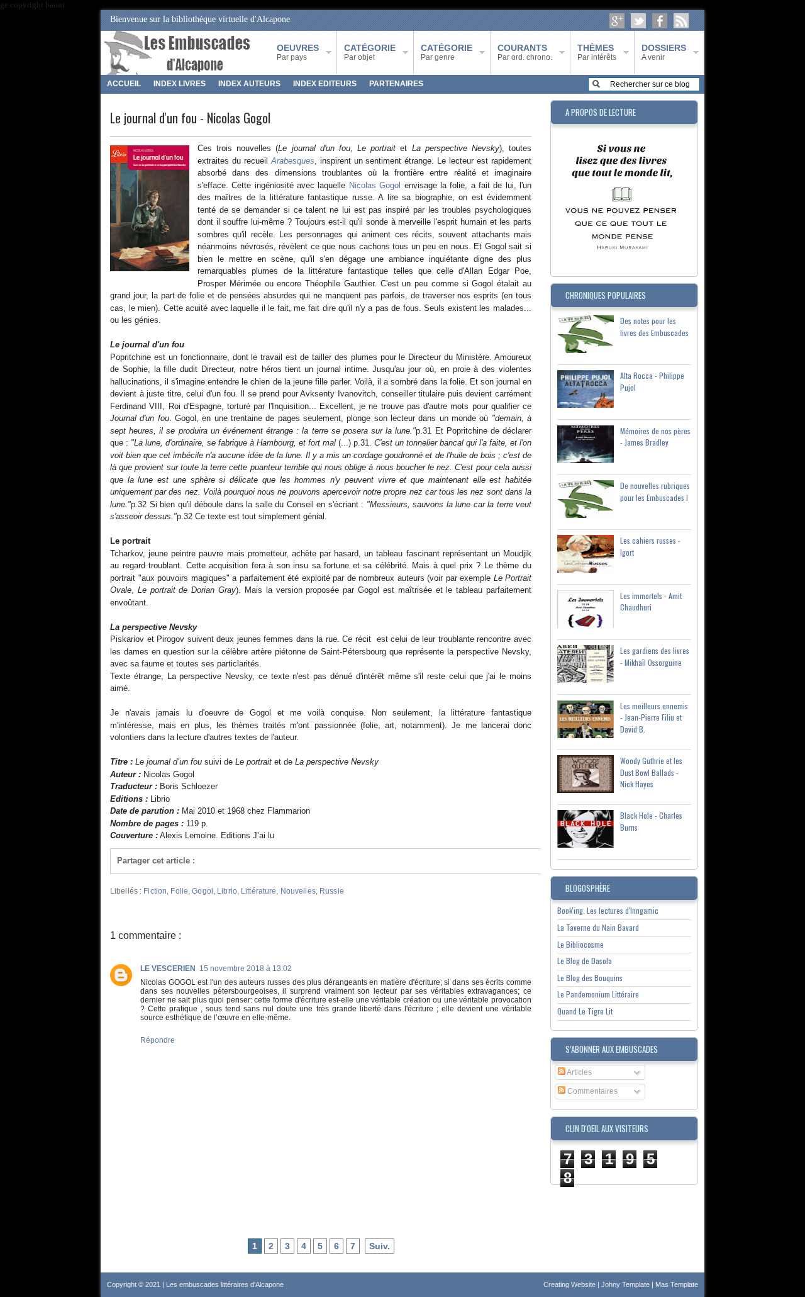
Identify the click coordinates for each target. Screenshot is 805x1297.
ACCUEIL (124, 83)
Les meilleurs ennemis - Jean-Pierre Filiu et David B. (654, 717)
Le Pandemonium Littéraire (598, 994)
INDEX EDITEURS (325, 83)
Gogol (202, 891)
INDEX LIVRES (179, 83)
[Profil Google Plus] (617, 20)
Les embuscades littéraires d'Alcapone (225, 1284)
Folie (179, 891)
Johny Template (626, 1284)
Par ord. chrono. (524, 52)
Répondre (157, 1040)
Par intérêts (596, 52)
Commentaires (591, 1091)
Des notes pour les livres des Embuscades (654, 326)
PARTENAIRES (396, 83)
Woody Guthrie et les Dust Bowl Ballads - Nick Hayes (651, 772)
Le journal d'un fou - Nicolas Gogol (190, 117)
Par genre (446, 52)
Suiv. (379, 1246)
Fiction (155, 891)
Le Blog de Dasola (584, 960)
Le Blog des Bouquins (590, 977)
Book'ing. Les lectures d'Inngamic (607, 910)
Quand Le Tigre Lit (585, 1011)
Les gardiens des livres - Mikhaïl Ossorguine (654, 656)
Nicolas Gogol (375, 185)
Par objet (370, 52)
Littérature (258, 891)
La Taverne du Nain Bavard (598, 927)
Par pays (298, 52)
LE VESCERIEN (168, 968)
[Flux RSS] (681, 20)
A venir (663, 52)
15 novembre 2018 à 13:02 (245, 968)
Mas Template (676, 1284)
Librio (227, 891)
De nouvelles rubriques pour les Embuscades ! (655, 491)
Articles (578, 1072)
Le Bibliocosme (580, 944)
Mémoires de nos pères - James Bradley (655, 436)
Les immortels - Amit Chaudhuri (651, 601)
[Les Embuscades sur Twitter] (638, 20)
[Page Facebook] (659, 20)
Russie (331, 891)
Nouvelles (298, 891)
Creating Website (570, 1284)
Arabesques (292, 161)
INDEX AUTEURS (249, 83)
